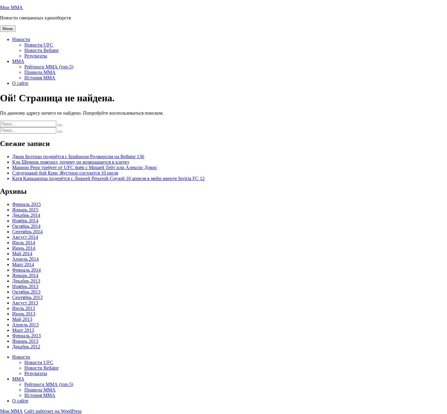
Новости (21, 39)
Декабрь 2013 (26, 281)
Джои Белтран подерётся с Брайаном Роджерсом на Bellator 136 (78, 156)
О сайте (20, 83)
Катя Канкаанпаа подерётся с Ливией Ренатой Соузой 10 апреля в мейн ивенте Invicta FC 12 (108, 178)
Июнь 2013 (23, 313)
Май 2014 (22, 253)
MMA (18, 61)
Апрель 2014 (25, 259)
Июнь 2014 (23, 248)
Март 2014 (23, 264)
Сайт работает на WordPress (52, 411)
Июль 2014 (23, 242)
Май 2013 (22, 319)
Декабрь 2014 (26, 215)
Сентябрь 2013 (27, 297)
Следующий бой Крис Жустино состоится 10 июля (65, 173)
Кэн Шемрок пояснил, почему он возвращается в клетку (71, 162)
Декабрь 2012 (26, 346)
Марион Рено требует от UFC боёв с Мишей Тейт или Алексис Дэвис (84, 167)
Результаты (35, 55)
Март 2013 (23, 330)
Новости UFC (38, 44)
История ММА (39, 77)
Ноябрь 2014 (25, 220)
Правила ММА (40, 72)
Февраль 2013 (26, 335)
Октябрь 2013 (26, 291)
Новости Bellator (41, 50)
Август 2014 (25, 237)
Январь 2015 (25, 209)
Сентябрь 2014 (27, 231)
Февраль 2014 (26, 270)
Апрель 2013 (25, 324)
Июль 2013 (23, 308)
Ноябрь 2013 (25, 286)
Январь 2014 (25, 275)
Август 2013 (25, 302)
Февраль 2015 (26, 204)
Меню (7, 28)
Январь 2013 (25, 341)
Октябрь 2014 (26, 226)
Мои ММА (11, 7)
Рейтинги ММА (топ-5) (48, 66)
